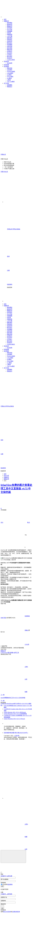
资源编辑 (9, 44)
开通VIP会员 (4, 171)
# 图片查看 (10, 652)
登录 (2, 886)
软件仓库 (6, 475)
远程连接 (9, 46)
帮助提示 (9, 86)
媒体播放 (9, 22)
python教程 (10, 73)
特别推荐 (6, 64)
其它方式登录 (7, 911)
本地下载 (3, 617)
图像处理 (9, 26)
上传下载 (9, 36)
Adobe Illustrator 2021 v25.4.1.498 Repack (15, 712)
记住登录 (4, 884)
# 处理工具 (16, 652)
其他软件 (9, 58)
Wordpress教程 (11, 71)
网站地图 (11, 732)
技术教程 (6, 66)
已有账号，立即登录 (6, 894)
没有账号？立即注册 (6, 876)
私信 (28, 522)
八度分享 (16, 735)
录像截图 (9, 31)
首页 (5, 19)
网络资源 (9, 49)
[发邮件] (18, 796)
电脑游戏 (9, 34)
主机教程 (9, 69)
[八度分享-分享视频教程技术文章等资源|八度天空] (12, 723)
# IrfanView (4, 652)
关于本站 (6, 83)
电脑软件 (6, 21)
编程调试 (9, 38)
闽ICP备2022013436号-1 (21, 732)
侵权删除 (9, 85)
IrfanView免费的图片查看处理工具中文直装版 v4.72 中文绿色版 (16, 488)
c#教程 (9, 80)
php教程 (9, 75)
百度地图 (6, 732)
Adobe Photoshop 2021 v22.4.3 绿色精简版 (15, 713)
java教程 (9, 78)
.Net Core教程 (11, 81)
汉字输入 (9, 54)
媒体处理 (9, 24)
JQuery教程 (10, 76)
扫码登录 (17, 911)
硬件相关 (9, 56)
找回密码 (9, 884)
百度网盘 (27, 616)
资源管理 (9, 41)
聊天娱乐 (9, 43)
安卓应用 (9, 63)
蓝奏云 (27, 630)
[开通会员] (13, 812)
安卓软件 (6, 61)
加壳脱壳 (9, 27)
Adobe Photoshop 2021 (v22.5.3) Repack (14, 718)
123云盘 (27, 644)
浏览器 (9, 32)
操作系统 (9, 48)
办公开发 (9, 29)
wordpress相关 (11, 59)
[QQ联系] (18, 768)
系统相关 (9, 39)
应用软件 (9, 51)
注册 (2, 908)
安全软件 (9, 53)
